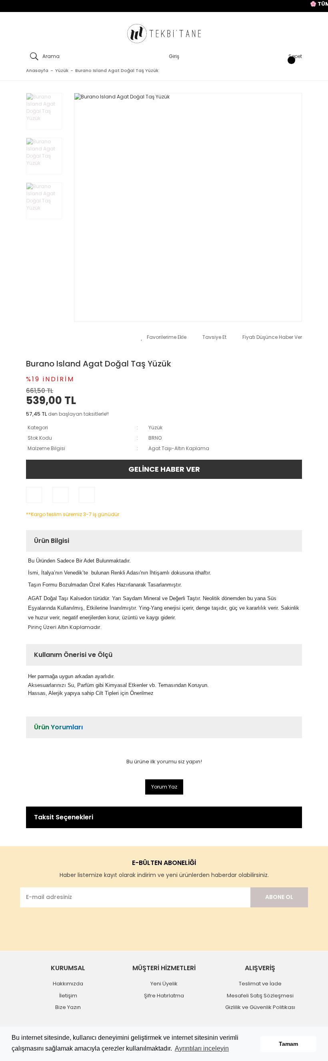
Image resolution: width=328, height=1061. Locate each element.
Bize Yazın (68, 1007)
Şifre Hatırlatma (164, 995)
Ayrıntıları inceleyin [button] (202, 1048)
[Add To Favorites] (163, 337)
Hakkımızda (68, 983)
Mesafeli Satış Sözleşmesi (260, 995)
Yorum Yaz (164, 786)
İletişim (68, 995)
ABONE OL (279, 897)
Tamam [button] (288, 1044)
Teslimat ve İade (260, 983)
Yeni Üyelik (164, 983)
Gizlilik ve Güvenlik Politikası (260, 1007)
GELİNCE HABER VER (164, 469)
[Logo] (164, 34)
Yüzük (155, 427)
